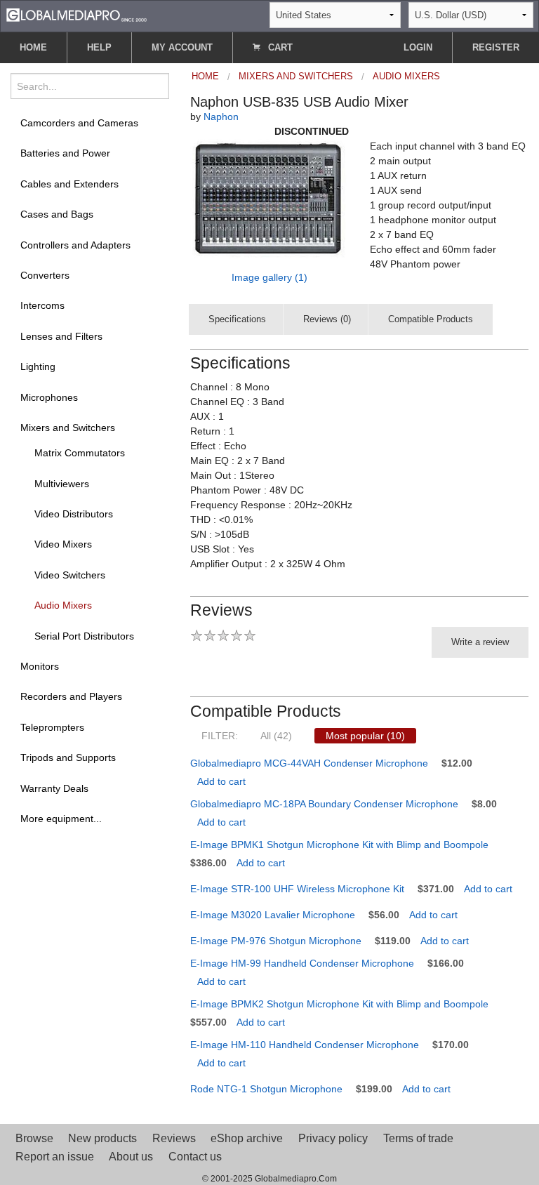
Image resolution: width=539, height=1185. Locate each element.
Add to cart (221, 781)
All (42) (276, 735)
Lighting (37, 366)
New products (102, 1138)
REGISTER (495, 47)
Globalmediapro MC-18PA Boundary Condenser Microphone (324, 803)
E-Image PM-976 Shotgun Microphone (275, 940)
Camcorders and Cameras (79, 122)
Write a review (480, 642)
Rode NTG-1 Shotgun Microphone (266, 1088)
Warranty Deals (54, 788)
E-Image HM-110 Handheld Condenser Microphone (304, 1044)
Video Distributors (73, 513)
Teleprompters (52, 727)
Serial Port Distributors (84, 636)
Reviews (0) (327, 319)
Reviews (174, 1138)
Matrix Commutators (79, 452)
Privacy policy (333, 1138)
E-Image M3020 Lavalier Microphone (272, 914)
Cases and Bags (56, 214)
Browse (34, 1138)
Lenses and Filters (61, 336)
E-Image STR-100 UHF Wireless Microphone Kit (297, 888)
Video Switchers (69, 575)
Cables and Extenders (69, 184)
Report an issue (54, 1157)
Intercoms (42, 305)
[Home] (76, 14)
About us (131, 1157)
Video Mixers (63, 544)
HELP (99, 47)
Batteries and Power (65, 153)
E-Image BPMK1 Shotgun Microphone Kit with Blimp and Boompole (339, 844)
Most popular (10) (365, 735)
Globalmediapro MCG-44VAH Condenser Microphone (309, 763)
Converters (44, 275)
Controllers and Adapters (75, 245)
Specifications (237, 319)
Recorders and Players (71, 696)
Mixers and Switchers (67, 427)
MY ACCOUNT (182, 47)
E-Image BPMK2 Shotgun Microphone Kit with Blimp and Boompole (339, 1003)
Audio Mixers (63, 605)
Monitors (39, 666)
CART (279, 47)
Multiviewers (61, 483)
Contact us (195, 1157)
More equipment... (61, 818)
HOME (33, 47)
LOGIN (418, 47)
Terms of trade (418, 1138)
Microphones (49, 397)
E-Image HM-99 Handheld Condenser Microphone (302, 963)
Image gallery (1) (269, 277)
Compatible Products (430, 319)
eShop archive (247, 1138)
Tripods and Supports (68, 757)
